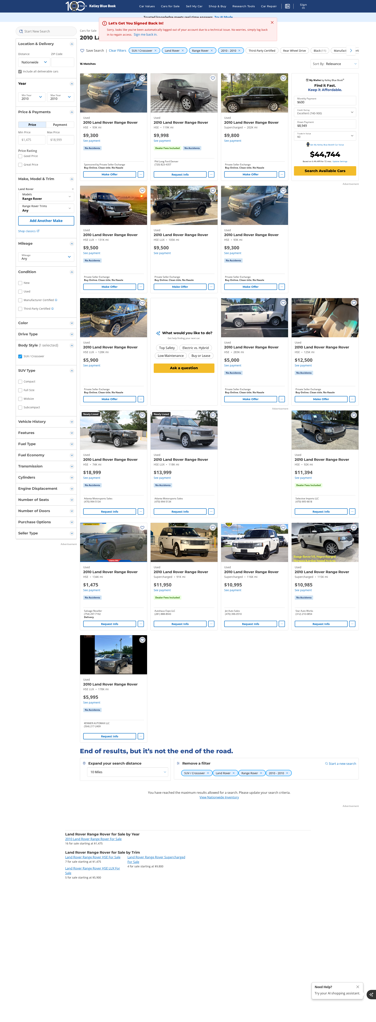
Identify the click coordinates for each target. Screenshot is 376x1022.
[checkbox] (28, 156)
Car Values (147, 6)
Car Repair (269, 6)
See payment (91, 141)
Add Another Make (46, 220)
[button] (287, 7)
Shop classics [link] (27, 231)
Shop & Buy (217, 6)
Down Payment (305, 122)
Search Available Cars (325, 171)
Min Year (27, 95)
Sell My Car (194, 6)
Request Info (180, 174)
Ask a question (184, 368)
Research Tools (243, 6)
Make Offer (110, 174)
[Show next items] (351, 50)
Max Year (56, 95)
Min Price (24, 132)
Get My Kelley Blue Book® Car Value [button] (327, 144)
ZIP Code (56, 54)
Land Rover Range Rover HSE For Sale (92, 857)
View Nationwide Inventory (219, 797)
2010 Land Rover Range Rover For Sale (93, 839)
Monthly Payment (306, 98)
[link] (92, 148)
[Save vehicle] (142, 78)
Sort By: (318, 64)
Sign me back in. (145, 34)
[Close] (357, 986)
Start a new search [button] (342, 763)
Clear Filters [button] (117, 50)
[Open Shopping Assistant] (371, 994)
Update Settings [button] (340, 161)
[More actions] (141, 174)
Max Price (53, 132)
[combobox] (46, 31)
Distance (24, 54)
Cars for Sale (170, 6)
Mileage (26, 255)
